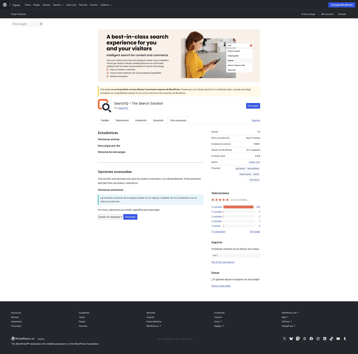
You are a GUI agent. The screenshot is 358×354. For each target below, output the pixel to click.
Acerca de (16, 313)
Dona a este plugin (221, 285)
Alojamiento (16, 321)
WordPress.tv (154, 326)
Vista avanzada (178, 120)
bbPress (287, 321)
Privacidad (16, 326)
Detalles (105, 120)
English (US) (254, 162)
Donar (218, 321)
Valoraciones (122, 120)
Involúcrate (219, 313)
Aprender (151, 313)
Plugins (82, 321)
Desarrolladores (154, 321)
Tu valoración (218, 231)
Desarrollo (158, 120)
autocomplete (253, 168)
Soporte (256, 120)
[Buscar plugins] (41, 24)
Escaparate (84, 313)
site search (254, 180)
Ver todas (255, 231)
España (41, 339)
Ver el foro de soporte (222, 262)
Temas (82, 317)
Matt (285, 317)
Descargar (253, 106)
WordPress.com (290, 313)
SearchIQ (123, 108)
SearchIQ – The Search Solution (138, 103)
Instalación (141, 120)
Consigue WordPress (342, 5)
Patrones (83, 326)
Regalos (219, 326)
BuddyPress (288, 326)
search (256, 174)
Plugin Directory (18, 14)
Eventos (218, 317)
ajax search (240, 168)
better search (245, 174)
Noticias (15, 317)
